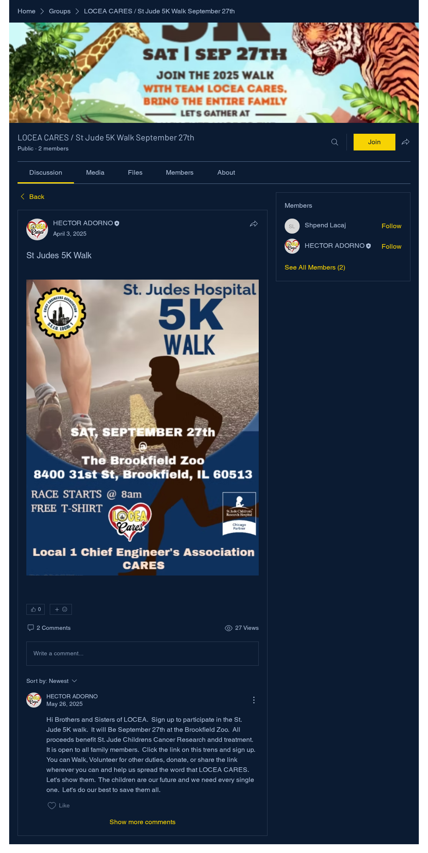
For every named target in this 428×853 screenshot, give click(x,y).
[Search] (335, 142)
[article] (143, 522)
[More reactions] (61, 609)
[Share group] (405, 142)
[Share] (254, 224)
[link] (45, 172)
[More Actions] (254, 700)
